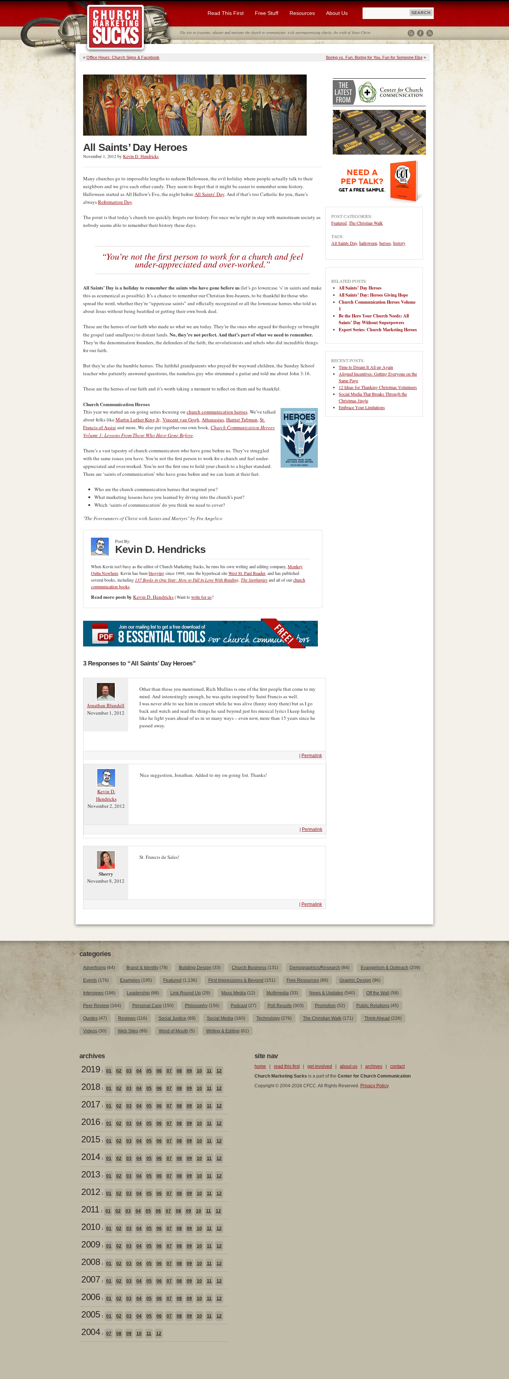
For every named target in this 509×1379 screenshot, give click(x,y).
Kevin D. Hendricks (141, 156)
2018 (90, 1087)
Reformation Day (115, 202)
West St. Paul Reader (246, 573)
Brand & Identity (142, 967)
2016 (90, 1122)
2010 (90, 1227)
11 (209, 1070)
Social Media (220, 1018)
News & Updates (326, 993)
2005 (90, 1314)
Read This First (226, 13)
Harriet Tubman (241, 419)
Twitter (411, 33)
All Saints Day (344, 243)
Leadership (138, 993)
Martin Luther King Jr (137, 419)
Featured (339, 223)
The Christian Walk (366, 223)
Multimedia (277, 993)
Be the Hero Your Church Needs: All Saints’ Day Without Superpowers (374, 319)
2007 (90, 1279)
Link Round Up (185, 993)
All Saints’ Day (209, 194)
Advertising (94, 967)
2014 (90, 1157)
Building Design (195, 967)
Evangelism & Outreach (384, 967)
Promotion (325, 1005)
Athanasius (213, 419)
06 (159, 1070)
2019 (90, 1069)
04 (139, 1070)
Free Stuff (266, 13)
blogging (156, 573)
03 (129, 1070)
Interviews (93, 993)
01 (108, 1070)
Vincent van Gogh (180, 419)
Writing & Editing (223, 1031)
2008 (90, 1262)
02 (118, 1070)
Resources (302, 13)
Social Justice (172, 1018)
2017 (90, 1104)
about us (348, 1066)
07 (169, 1070)
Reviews (127, 1018)
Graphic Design (355, 980)
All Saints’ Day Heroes (360, 288)
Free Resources (303, 980)
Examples (130, 980)
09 (189, 1070)
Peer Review (96, 1005)
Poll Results (280, 1005)
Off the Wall (377, 993)
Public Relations (372, 1005)
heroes (385, 243)
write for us (201, 597)
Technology (268, 1018)
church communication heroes (217, 411)
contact (397, 1066)
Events (90, 980)
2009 (90, 1244)
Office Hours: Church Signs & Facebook (122, 57)
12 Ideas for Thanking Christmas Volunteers (378, 387)
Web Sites (128, 1031)
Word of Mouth (173, 1031)
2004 (90, 1332)
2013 (90, 1174)
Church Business (249, 967)
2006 (90, 1297)
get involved (319, 1066)
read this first (287, 1066)
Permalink (311, 755)
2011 (90, 1209)
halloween (368, 243)
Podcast (239, 1005)
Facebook (420, 33)
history (399, 243)
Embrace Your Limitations (362, 407)
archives (373, 1066)
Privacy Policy (374, 1085)
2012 (90, 1192)
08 (179, 1070)
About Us (337, 13)
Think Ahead (377, 1018)
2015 (90, 1139)
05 (149, 1070)
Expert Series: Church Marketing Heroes (378, 329)
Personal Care (147, 1005)
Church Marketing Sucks (115, 27)
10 (199, 1070)
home (260, 1066)
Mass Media (233, 993)
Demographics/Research (315, 967)
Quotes (90, 1018)
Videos (90, 1031)
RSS (429, 33)
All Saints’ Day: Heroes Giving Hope (373, 295)
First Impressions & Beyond (235, 980)
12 (219, 1070)
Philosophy (196, 1005)
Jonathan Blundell (105, 705)
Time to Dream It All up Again (366, 367)
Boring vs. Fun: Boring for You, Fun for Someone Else (374, 57)
